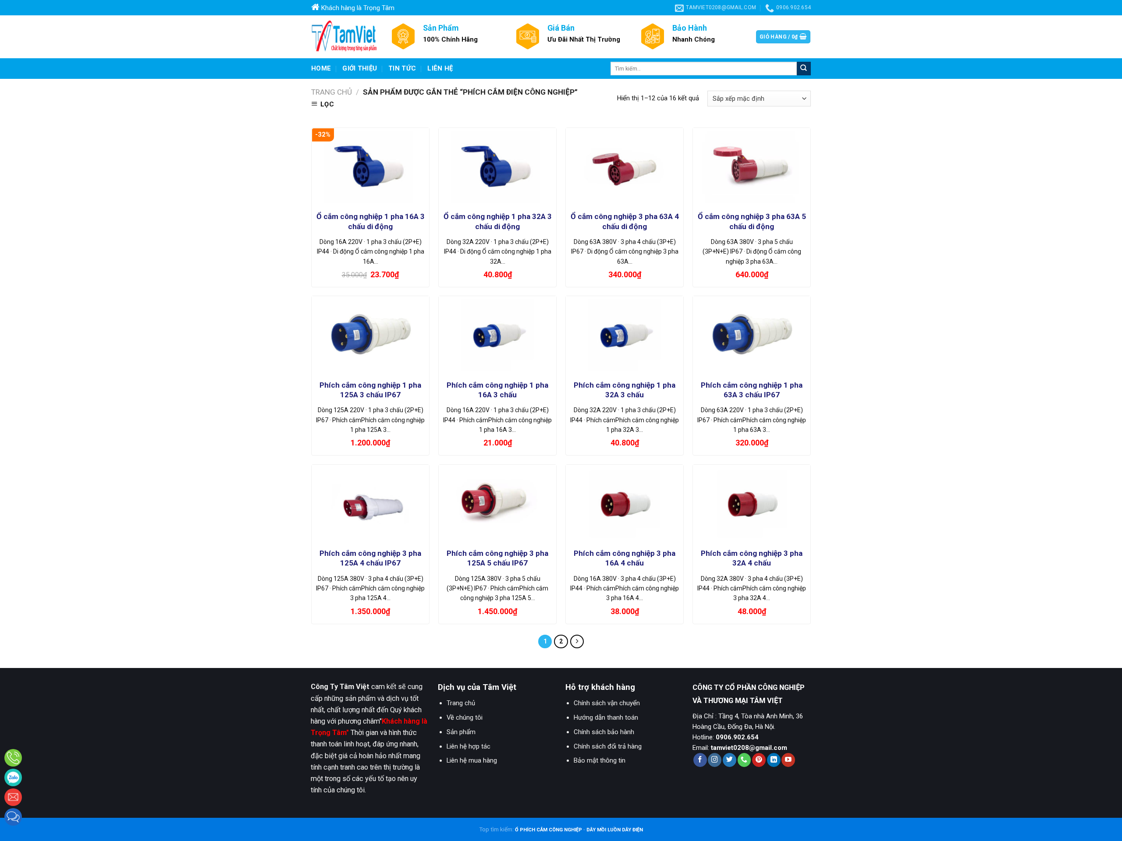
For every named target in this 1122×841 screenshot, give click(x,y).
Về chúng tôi (465, 717)
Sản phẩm (461, 732)
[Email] (13, 797)
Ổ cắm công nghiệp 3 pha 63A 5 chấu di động (752, 221)
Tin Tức (402, 68)
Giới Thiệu (359, 68)
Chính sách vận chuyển (607, 703)
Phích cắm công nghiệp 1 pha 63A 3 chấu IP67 (751, 390)
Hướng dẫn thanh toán (606, 717)
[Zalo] (13, 777)
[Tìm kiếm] (804, 68)
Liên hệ (440, 68)
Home (321, 68)
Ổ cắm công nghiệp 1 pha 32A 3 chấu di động (498, 221)
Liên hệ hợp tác (468, 746)
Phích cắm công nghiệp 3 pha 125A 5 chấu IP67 (497, 558)
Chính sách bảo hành (604, 732)
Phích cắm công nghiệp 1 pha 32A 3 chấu (624, 390)
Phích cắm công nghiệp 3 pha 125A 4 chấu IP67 (370, 558)
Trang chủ (331, 92)
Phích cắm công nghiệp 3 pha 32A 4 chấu (751, 558)
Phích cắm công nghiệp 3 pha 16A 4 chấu (624, 558)
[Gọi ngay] (13, 758)
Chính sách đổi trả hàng (608, 746)
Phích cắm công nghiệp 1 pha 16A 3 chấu (497, 390)
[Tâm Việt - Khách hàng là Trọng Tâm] (344, 37)
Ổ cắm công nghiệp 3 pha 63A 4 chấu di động (625, 221)
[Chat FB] (13, 817)
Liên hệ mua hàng (472, 760)
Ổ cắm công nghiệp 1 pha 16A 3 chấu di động (370, 221)
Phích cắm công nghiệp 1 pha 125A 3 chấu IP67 (370, 390)
